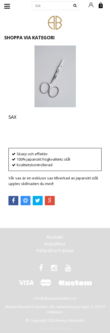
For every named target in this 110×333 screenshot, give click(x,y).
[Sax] (55, 76)
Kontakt (55, 237)
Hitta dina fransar (55, 250)
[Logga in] (92, 7)
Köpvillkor (55, 244)
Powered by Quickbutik (55, 328)
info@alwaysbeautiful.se (55, 298)
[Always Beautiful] (55, 22)
